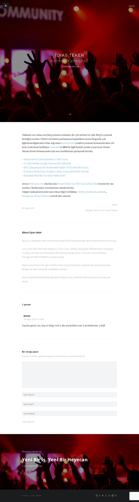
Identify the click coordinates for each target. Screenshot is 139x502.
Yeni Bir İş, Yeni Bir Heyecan (55, 459)
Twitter (81, 191)
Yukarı (114, 204)
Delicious (45, 195)
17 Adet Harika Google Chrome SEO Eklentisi (47, 163)
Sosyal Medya (111, 210)
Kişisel (96, 210)
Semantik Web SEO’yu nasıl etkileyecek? (45, 175)
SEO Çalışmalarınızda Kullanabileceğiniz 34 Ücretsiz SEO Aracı (56, 167)
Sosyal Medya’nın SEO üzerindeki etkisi (77, 183)
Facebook (91, 191)
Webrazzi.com (36, 183)
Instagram (27, 195)
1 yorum (26, 304)
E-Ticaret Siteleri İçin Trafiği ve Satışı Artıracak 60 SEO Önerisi (56, 171)
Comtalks (54, 147)
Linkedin (101, 191)
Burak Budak (68, 143)
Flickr (36, 195)
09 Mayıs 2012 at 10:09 (34, 319)
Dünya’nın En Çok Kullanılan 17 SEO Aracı (46, 159)
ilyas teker (69, 55)
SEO (102, 210)
